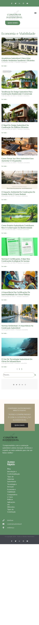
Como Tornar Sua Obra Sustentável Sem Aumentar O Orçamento (18, 159)
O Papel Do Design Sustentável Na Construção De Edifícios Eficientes (15, 126)
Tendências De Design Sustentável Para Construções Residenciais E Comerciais (17, 93)
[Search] (35, 375)
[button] (35, 13)
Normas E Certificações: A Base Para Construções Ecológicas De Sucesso (16, 260)
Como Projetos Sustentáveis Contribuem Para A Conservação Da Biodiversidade (18, 226)
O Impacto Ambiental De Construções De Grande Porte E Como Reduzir (18, 193)
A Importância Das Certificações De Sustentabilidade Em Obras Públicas (16, 293)
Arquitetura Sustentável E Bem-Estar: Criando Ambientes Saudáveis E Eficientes (18, 59)
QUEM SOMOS (19, 425)
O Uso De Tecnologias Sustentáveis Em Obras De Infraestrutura (17, 360)
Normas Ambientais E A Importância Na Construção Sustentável (17, 327)
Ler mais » (4, 66)
